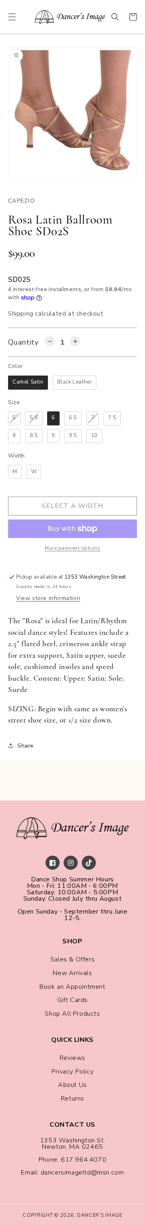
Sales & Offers (72, 959)
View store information (48, 598)
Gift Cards (72, 1000)
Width (16, 456)
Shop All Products (72, 1013)
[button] (12, 17)
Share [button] (25, 746)
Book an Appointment (72, 986)
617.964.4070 (83, 1159)
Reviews (72, 1057)
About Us (72, 1084)
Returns (72, 1098)
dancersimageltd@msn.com (82, 1172)
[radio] (28, 383)
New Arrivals (72, 973)
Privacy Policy (72, 1071)
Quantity (23, 342)
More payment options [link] (72, 548)
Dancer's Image (99, 1215)
